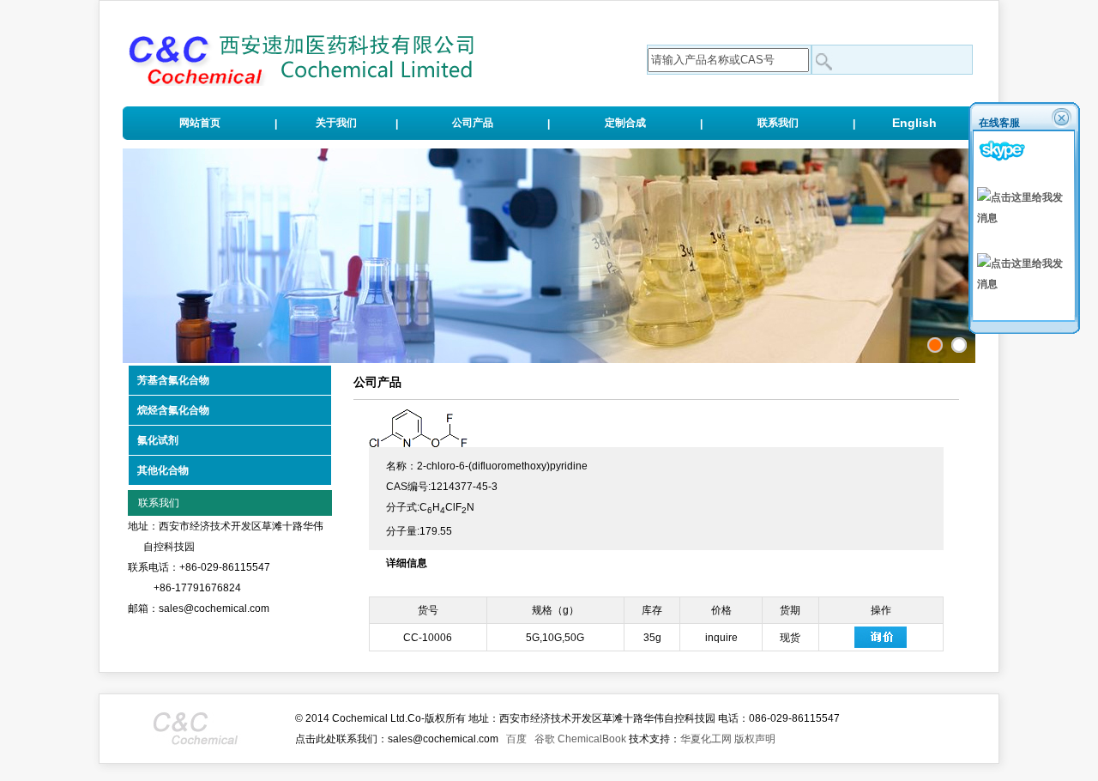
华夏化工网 (706, 739)
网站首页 (199, 123)
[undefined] (959, 345)
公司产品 (472, 123)
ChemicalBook (592, 739)
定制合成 (625, 123)
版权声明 (754, 739)
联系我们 (778, 123)
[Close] (1062, 117)
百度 (516, 739)
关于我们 (336, 123)
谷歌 (544, 739)
